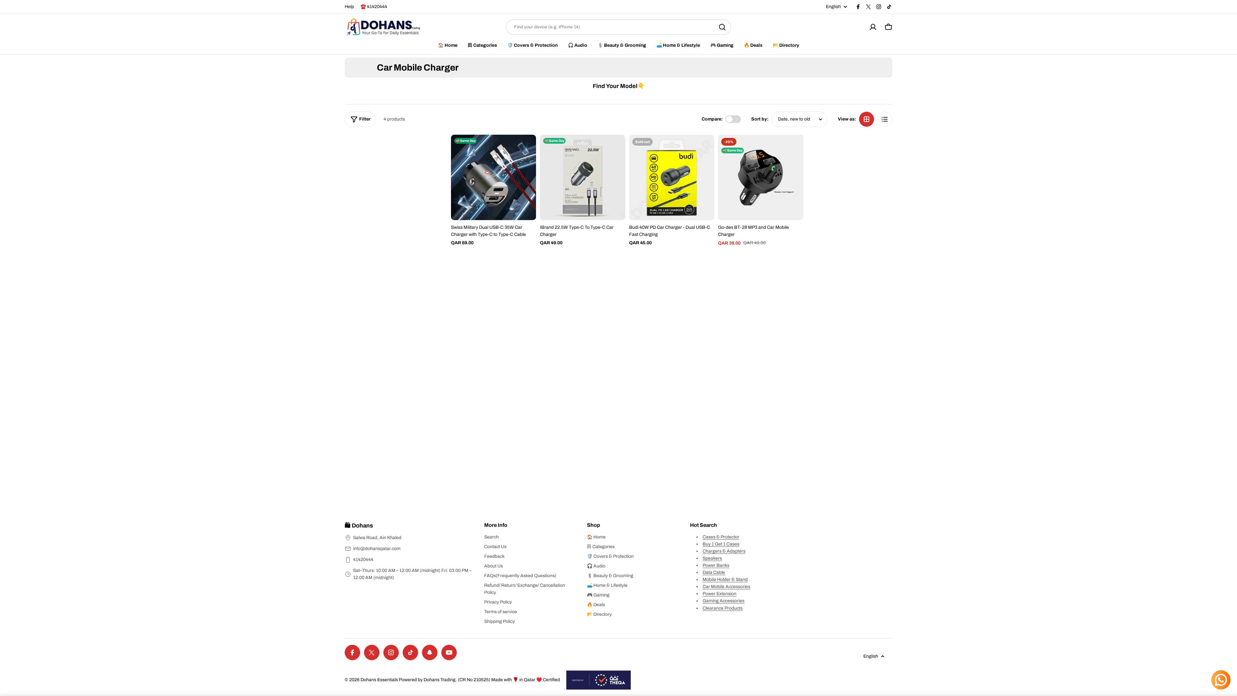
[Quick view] (526, 149)
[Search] (722, 27)
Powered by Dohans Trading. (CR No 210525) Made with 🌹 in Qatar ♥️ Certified (479, 679)
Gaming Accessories (723, 600)
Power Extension (719, 593)
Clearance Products (723, 608)
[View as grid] (866, 119)
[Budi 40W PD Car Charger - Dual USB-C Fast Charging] (671, 177)
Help (349, 6)
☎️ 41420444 (373, 6)
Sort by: (760, 119)
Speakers (712, 558)
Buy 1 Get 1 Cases (721, 544)
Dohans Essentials (379, 679)
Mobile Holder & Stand (725, 579)
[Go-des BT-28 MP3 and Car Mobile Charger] (760, 177)
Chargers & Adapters (724, 551)
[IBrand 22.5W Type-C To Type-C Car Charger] (582, 177)
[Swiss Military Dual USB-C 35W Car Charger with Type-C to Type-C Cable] (493, 177)
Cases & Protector (721, 537)
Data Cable (714, 572)
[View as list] (884, 119)
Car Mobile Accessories (726, 586)
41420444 (363, 559)
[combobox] (618, 27)
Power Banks (716, 565)
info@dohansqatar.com (376, 548)
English (833, 7)
